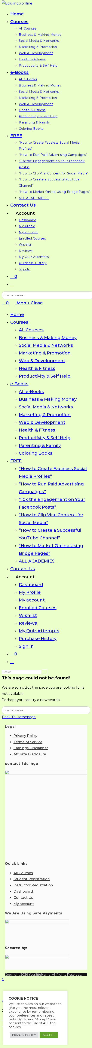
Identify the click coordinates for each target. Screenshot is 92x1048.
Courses (19, 322)
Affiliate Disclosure (29, 754)
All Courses (31, 329)
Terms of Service (27, 742)
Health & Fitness (37, 368)
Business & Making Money (48, 337)
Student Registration (31, 879)
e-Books (19, 383)
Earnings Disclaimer (30, 748)
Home (17, 314)
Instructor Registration (33, 885)
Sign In (26, 646)
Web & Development (42, 360)
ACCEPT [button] (49, 1035)
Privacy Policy (25, 736)
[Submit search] (44, 671)
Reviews (28, 623)
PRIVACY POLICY (24, 1035)
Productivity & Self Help (44, 376)
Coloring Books (35, 453)
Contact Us (22, 568)
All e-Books (31, 391)
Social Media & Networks (46, 345)
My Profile (30, 592)
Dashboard (31, 584)
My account (32, 600)
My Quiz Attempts (39, 630)
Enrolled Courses (37, 607)
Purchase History (37, 638)
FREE (16, 460)
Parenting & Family (40, 445)
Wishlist (28, 615)
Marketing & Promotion (45, 353)
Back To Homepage (19, 717)
